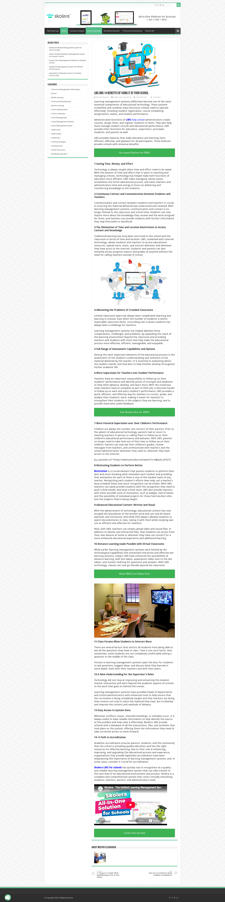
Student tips (55, 138)
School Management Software (62, 122)
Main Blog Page (53, 31)
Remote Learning (57, 106)
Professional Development (132, 31)
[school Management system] (127, 17)
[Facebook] (158, 5)
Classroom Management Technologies (65, 89)
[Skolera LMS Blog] (58, 15)
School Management (59, 118)
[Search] (179, 5)
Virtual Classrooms (58, 150)
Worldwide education (112, 31)
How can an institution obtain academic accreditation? (160, 873)
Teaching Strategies (77, 31)
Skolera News (56, 134)
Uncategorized (56, 146)
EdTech (64, 31)
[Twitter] (160, 5)
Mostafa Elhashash (102, 97)
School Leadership (94, 31)
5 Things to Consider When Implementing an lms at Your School (108, 874)
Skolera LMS (149, 31)
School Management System (61, 126)
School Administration (59, 110)
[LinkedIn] (163, 5)
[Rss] (156, 5)
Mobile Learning (57, 97)
